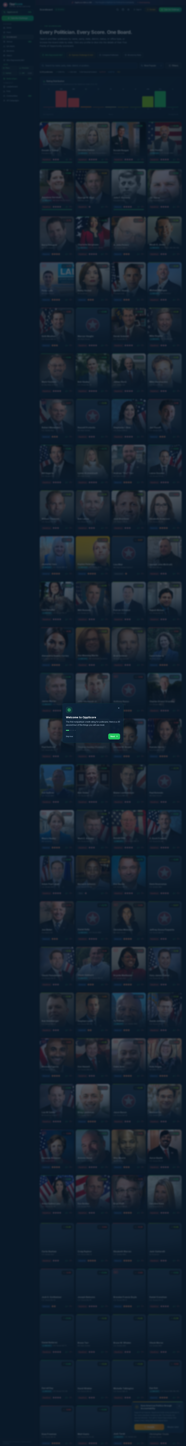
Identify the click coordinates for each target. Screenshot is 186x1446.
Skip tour (69, 736)
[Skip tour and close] (118, 708)
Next (112, 736)
